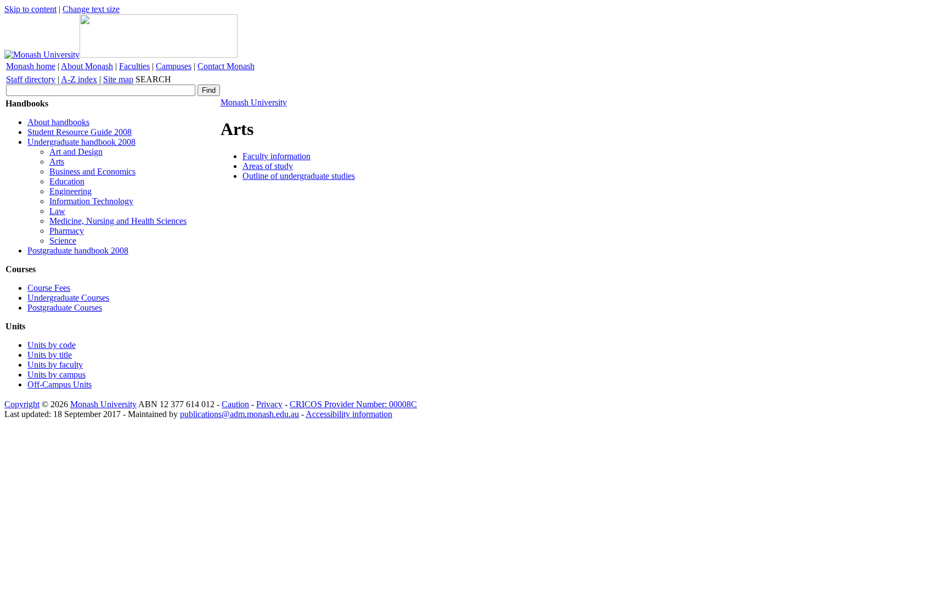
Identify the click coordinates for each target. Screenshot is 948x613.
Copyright (22, 404)
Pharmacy (66, 230)
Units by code (51, 345)
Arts (56, 161)
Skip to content (30, 9)
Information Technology (91, 201)
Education (66, 181)
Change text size (91, 9)
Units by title (49, 354)
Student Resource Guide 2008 (79, 132)
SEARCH (153, 79)
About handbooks (58, 122)
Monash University (254, 102)
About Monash (87, 66)
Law (57, 211)
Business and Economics (92, 171)
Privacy (269, 404)
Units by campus (56, 374)
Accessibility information (349, 414)
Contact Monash (226, 66)
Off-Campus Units (59, 384)
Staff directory (30, 79)
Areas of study (267, 166)
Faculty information (276, 156)
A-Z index (79, 79)
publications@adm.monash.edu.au (239, 414)
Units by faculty (55, 364)
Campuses (173, 66)
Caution (235, 404)
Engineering (70, 191)
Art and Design (76, 151)
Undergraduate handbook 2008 (81, 142)
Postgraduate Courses (64, 307)
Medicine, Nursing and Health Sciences (118, 221)
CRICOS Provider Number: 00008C (353, 404)
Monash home (30, 66)
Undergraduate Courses (68, 297)
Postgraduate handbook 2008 (77, 250)
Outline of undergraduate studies (298, 176)
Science (62, 240)
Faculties (134, 66)
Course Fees (48, 288)
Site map (118, 79)
